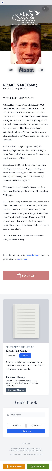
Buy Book (25, 355)
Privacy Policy (19, 450)
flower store (22, 258)
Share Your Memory (16, 390)
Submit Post (26, 431)
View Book (12, 355)
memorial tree (32, 254)
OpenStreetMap (28, 454)
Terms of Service (32, 450)
